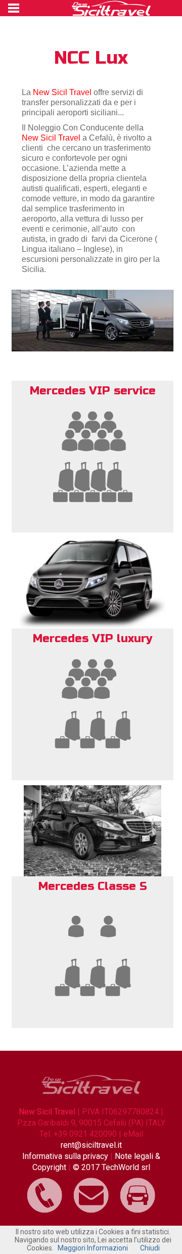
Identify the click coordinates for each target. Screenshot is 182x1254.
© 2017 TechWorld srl (111, 1167)
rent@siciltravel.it (91, 1145)
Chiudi (150, 1248)
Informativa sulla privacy (66, 1156)
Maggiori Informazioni (93, 1248)
